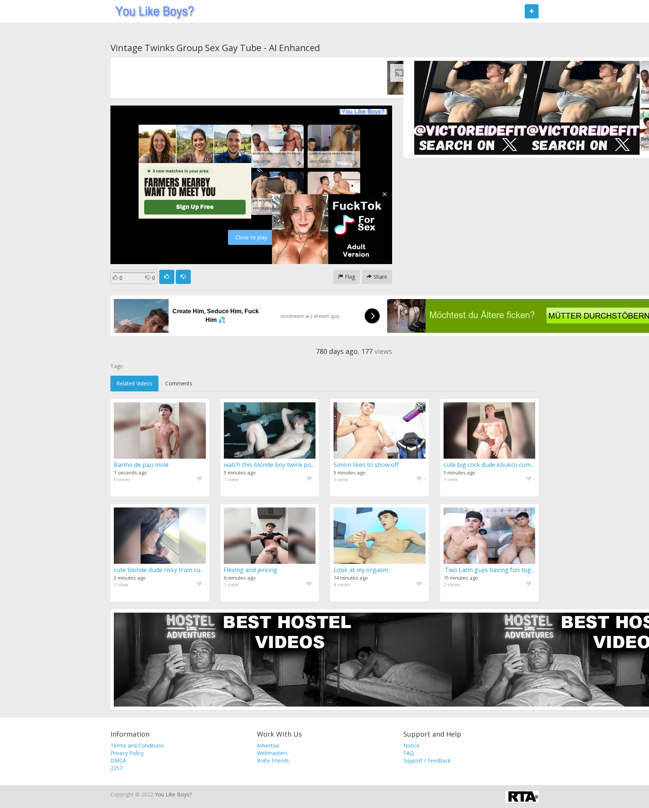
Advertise (268, 745)
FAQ (408, 753)
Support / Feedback (427, 760)
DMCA (118, 760)
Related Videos (134, 383)
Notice (411, 745)
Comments (178, 383)
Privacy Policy (126, 753)
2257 (116, 768)
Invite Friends (273, 760)
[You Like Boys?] (152, 11)
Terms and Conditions (137, 745)
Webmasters (272, 753)
